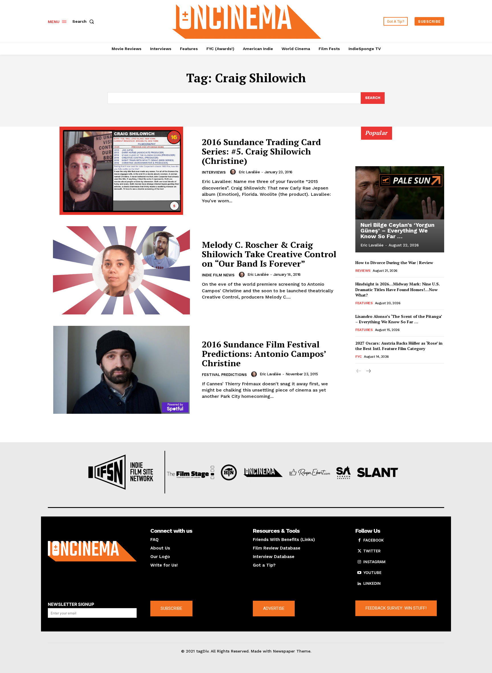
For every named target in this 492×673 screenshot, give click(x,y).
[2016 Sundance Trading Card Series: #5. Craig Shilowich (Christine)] (121, 171)
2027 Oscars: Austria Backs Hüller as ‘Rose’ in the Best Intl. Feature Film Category (398, 345)
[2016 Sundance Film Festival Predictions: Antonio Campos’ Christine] (121, 370)
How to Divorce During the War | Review (394, 262)
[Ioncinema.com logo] (92, 551)
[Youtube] (359, 573)
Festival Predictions (224, 374)
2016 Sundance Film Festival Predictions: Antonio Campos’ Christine (264, 354)
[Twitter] (359, 551)
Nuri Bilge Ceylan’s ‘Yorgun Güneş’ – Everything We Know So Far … (397, 230)
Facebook (373, 540)
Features (363, 303)
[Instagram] (359, 562)
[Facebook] (359, 540)
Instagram (374, 561)
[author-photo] (233, 172)
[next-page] (368, 371)
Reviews (362, 271)
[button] (84, 21)
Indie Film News (218, 275)
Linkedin (372, 583)
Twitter (371, 551)
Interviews (214, 172)
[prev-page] (358, 371)
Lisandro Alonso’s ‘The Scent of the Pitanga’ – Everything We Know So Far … (398, 319)
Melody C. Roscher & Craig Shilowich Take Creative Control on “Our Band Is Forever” (269, 254)
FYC (358, 357)
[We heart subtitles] (247, 20)
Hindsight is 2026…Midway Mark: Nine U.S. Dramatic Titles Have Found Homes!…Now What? (397, 289)
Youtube (372, 572)
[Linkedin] (359, 584)
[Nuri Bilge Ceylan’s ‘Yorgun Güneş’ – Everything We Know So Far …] (399, 192)
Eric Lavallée (249, 172)
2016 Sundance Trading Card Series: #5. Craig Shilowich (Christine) (261, 151)
